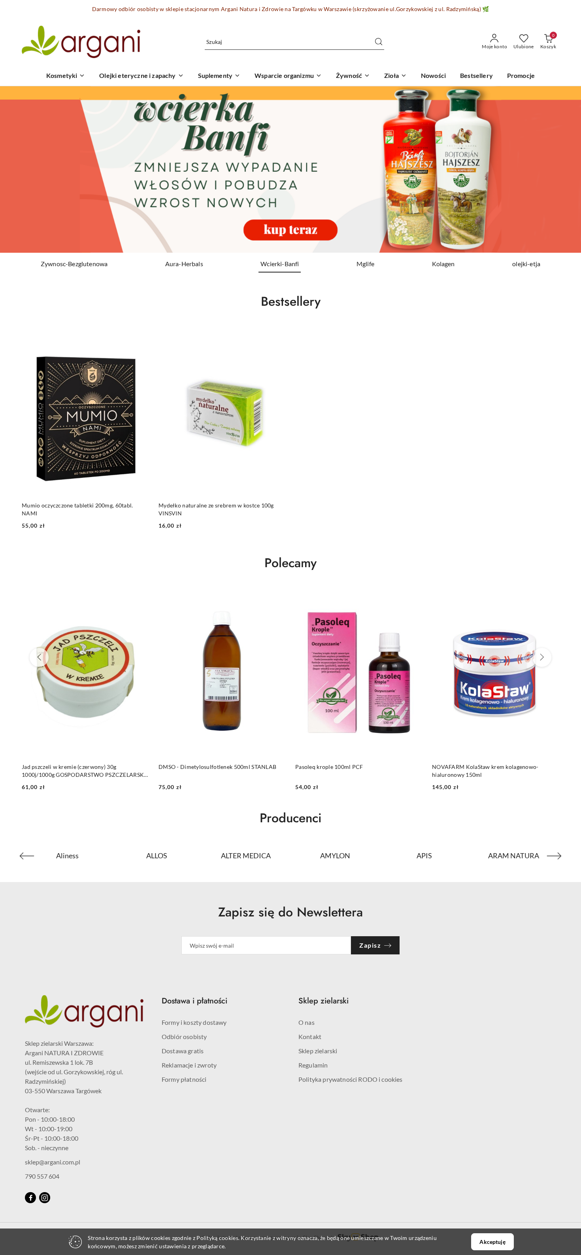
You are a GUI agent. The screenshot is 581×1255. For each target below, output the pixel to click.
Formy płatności (184, 1079)
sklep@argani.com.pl (52, 1162)
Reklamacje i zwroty (189, 1065)
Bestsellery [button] (291, 301)
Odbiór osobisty (184, 1036)
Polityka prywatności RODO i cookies (350, 1079)
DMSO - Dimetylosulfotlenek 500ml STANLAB (81, 766)
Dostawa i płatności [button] (194, 1001)
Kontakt (309, 1036)
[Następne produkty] (542, 657)
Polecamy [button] (290, 563)
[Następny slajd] (563, 169)
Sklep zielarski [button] (323, 1001)
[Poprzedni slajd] (17, 169)
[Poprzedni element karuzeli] (27, 856)
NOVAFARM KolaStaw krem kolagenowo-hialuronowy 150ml (348, 770)
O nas (306, 1022)
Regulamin (313, 1065)
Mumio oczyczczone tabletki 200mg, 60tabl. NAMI (77, 509)
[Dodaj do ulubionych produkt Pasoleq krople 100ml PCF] (277, 596)
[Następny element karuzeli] (554, 856)
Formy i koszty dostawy (194, 1022)
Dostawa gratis (183, 1050)
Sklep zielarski (317, 1050)
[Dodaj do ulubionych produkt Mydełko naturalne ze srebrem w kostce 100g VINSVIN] (277, 335)
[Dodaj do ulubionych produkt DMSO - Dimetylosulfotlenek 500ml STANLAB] (140, 596)
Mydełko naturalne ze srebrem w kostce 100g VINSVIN (216, 509)
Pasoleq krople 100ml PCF (192, 766)
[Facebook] (30, 1197)
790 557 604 (42, 1176)
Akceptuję (492, 1241)
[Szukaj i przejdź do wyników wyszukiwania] (378, 42)
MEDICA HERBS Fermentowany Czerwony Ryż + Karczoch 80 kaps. (494, 770)
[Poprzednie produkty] (39, 657)
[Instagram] (44, 1197)
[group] (290, 169)
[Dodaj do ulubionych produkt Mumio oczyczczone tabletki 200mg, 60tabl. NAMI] (140, 335)
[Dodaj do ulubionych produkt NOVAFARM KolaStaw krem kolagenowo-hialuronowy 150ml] (413, 596)
